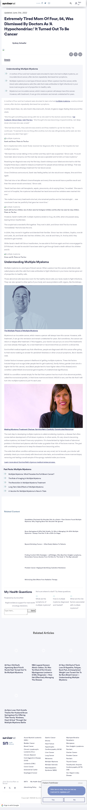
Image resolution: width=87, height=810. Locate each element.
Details (7, 60)
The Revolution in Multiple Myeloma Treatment (27, 483)
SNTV (26, 781)
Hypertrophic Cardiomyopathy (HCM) (53, 748)
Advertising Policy (30, 787)
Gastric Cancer (50, 737)
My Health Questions (37, 781)
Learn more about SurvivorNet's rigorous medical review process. (29, 462)
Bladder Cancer (29, 743)
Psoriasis (69, 749)
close (80, 783)
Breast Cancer (29, 746)
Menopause (70, 743)
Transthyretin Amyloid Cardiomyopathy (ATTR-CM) (74, 767)
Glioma (47, 740)
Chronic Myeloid (30, 755)
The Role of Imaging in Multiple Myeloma (24, 478)
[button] (43, 307)
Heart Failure (49, 744)
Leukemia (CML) (29, 763)
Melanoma (48, 758)
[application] (43, 307)
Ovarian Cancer (71, 752)
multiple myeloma (63, 101)
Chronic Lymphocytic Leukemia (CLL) (31, 751)
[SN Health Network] (9, 743)
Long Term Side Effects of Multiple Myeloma (25, 487)
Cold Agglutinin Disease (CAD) (32, 759)
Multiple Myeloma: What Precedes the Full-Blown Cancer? (31, 474)
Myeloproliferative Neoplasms (72, 739)
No (74, 800)
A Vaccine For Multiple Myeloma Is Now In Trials (27, 491)
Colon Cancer (29, 766)
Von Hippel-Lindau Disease (72, 774)
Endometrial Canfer (31, 770)
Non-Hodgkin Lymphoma (74, 746)
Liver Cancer (49, 752)
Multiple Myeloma (51, 761)
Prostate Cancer (71, 755)
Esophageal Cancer (30, 773)
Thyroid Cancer (71, 761)
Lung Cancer (49, 755)
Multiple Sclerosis (51, 764)
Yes (53, 800)
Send (33, 611)
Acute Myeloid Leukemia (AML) (32, 739)
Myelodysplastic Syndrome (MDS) (51, 769)
